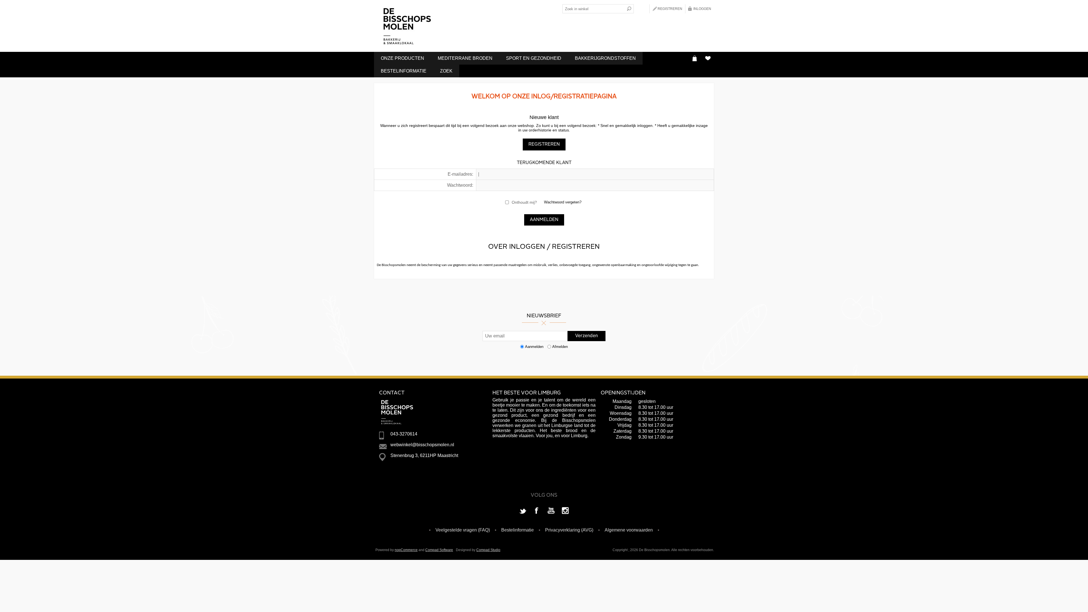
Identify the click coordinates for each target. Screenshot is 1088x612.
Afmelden (560, 347)
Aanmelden (534, 347)
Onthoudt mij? (524, 202)
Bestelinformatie (403, 71)
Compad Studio (488, 550)
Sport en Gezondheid (533, 58)
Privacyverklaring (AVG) (569, 530)
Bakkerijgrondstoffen (605, 58)
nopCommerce (406, 550)
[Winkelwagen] (694, 58)
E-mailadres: (460, 174)
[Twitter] (522, 511)
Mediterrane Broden (465, 58)
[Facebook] (537, 511)
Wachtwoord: (460, 185)
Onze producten (402, 58)
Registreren (670, 9)
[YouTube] (551, 511)
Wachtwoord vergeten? (562, 202)
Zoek (446, 71)
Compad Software (439, 550)
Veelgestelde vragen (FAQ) (462, 530)
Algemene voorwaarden (629, 530)
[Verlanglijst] (707, 58)
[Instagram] (565, 511)
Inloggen (702, 9)
